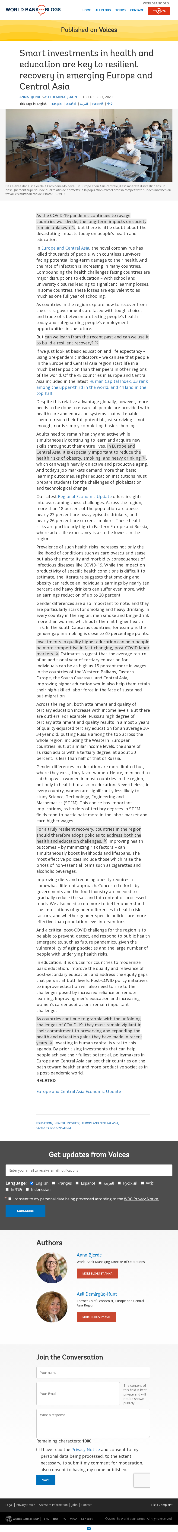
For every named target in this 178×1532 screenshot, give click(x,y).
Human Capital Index (110, 381)
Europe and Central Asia (65, 248)
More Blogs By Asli (96, 1317)
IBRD (46, 1519)
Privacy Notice (85, 1449)
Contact (136, 10)
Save (46, 1480)
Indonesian (41, 1189)
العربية (84, 104)
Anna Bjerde (30, 97)
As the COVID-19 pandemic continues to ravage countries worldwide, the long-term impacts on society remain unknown (91, 221)
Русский (97, 104)
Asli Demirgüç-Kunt (61, 97)
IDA (55, 1519)
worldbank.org (156, 3)
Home (87, 10)
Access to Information (53, 1505)
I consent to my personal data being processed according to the (86, 1198)
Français (56, 104)
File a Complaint (161, 1505)
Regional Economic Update (85, 496)
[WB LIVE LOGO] (159, 11)
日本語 (16, 1189)
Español (71, 104)
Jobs (74, 1505)
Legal (9, 1505)
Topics (120, 10)
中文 (110, 104)
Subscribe (25, 1211)
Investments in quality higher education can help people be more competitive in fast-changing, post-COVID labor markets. (92, 647)
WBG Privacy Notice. (141, 1198)
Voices (108, 30)
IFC (64, 1519)
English (42, 104)
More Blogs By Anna (97, 1273)
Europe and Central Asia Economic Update (78, 1091)
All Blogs (103, 10)
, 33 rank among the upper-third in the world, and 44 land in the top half (92, 387)
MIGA (73, 1519)
